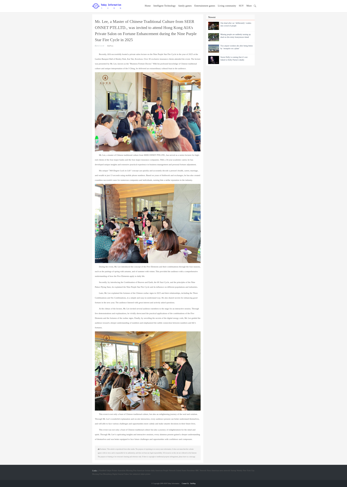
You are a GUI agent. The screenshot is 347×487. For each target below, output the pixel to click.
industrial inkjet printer (141, 474)
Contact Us (185, 483)
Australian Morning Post (127, 471)
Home (148, 5)
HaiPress (110, 46)
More (249, 5)
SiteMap (193, 483)
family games (185, 5)
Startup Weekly (236, 471)
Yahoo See (128, 474)
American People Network (165, 471)
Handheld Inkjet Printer (108, 471)
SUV (241, 5)
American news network (220, 471)
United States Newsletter (185, 471)
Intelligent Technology (164, 5)
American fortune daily (146, 471)
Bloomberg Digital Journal (113, 474)
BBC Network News (203, 471)
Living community (227, 5)
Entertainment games (204, 5)
